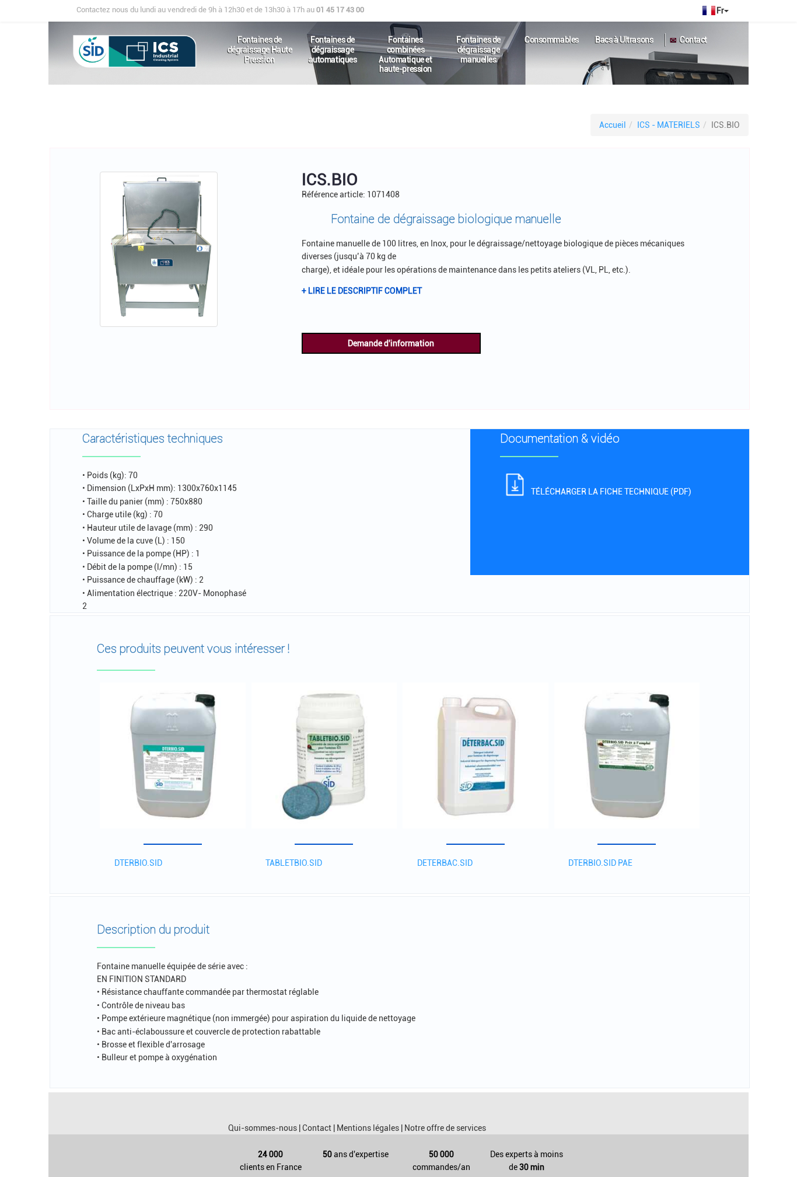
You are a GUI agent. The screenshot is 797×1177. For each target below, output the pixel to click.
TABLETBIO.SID (293, 863)
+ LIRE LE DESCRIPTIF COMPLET (362, 290)
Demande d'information (391, 343)
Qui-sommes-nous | (264, 1128)
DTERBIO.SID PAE (600, 863)
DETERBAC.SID (445, 863)
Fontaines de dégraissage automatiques (333, 44)
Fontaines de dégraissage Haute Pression (260, 44)
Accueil (612, 125)
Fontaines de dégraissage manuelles (478, 44)
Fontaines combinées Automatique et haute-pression (405, 44)
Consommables (552, 39)
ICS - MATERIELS (668, 125)
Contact (693, 39)
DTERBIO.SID (138, 863)
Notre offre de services (445, 1128)
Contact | (318, 1128)
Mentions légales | (370, 1128)
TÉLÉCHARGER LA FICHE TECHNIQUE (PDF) (611, 491)
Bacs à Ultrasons (624, 39)
